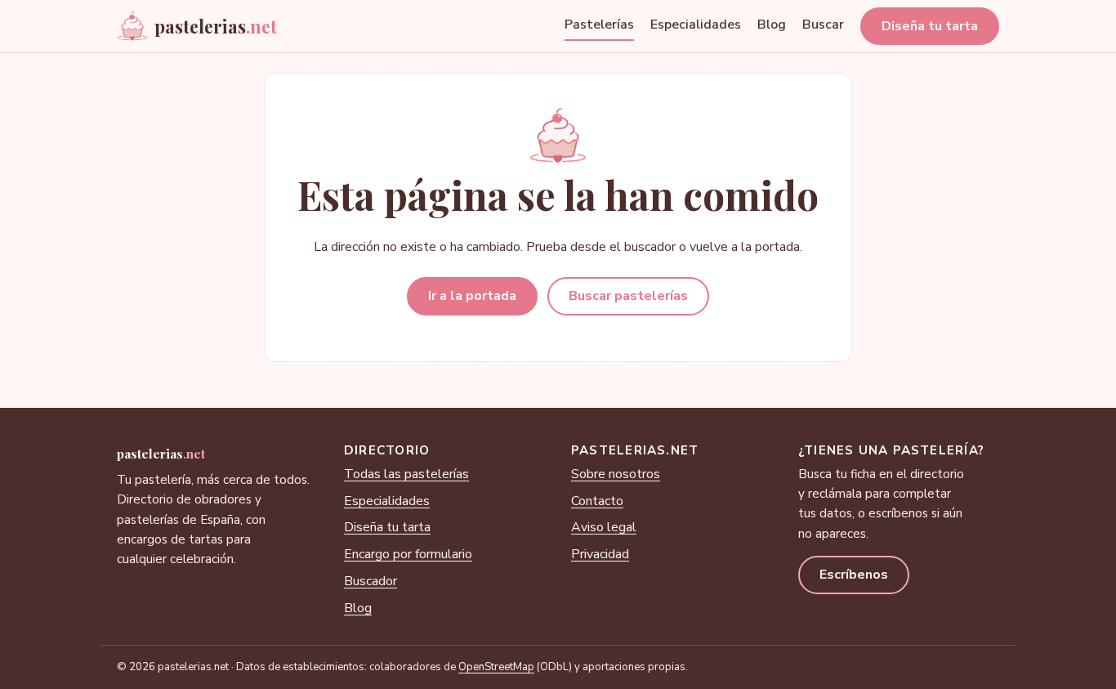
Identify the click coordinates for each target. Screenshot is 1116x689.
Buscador (370, 581)
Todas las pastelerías (406, 474)
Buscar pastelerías (628, 296)
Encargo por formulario (408, 554)
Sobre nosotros (615, 474)
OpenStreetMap (496, 667)
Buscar (823, 25)
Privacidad (600, 554)
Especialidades (695, 25)
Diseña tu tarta (930, 26)
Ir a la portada (472, 296)
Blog (771, 25)
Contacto (597, 501)
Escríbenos (853, 575)
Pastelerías (599, 25)
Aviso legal (603, 527)
